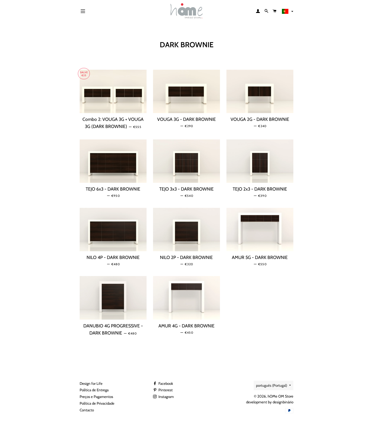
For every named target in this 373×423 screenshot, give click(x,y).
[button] (287, 11)
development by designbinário (269, 402)
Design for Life (91, 383)
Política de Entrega (94, 390)
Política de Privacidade (97, 403)
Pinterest (165, 390)
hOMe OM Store (280, 396)
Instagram (166, 397)
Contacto (87, 410)
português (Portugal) (271, 385)
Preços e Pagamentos (96, 397)
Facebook (165, 383)
